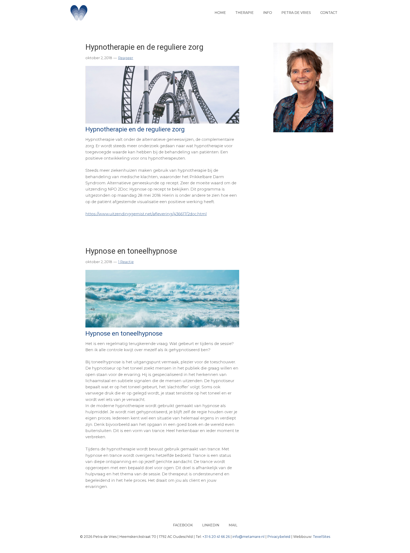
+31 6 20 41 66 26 (216, 537)
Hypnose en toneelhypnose (131, 251)
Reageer (125, 58)
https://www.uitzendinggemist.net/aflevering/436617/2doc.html (146, 214)
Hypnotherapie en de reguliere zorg (144, 47)
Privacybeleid (278, 537)
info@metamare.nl (249, 537)
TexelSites (321, 537)
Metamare (100, 12)
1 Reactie (126, 262)
